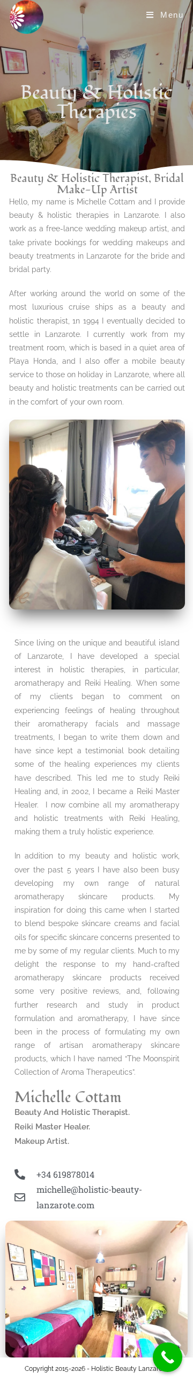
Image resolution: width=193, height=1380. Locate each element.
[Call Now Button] (167, 1357)
